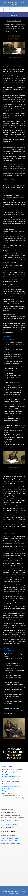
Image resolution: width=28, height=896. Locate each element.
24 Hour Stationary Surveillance (11, 795)
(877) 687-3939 (10, 827)
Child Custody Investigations (10, 781)
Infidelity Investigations (9, 783)
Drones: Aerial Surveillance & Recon (12, 769)
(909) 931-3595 (11, 831)
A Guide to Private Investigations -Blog (13, 798)
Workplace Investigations (9, 791)
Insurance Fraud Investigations (11, 786)
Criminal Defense (7, 788)
